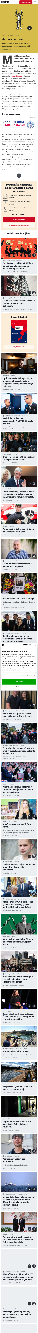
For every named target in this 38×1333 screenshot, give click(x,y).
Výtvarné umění (7, 821)
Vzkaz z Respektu (16, 1048)
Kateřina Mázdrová (8, 535)
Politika (5, 1234)
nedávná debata (16, 76)
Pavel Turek (23, 309)
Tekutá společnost (15, 711)
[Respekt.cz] (5, 2)
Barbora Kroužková (8, 719)
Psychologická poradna (9, 260)
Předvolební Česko (8, 1309)
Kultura (4, 35)
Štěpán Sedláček (7, 1208)
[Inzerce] (19, 124)
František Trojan (17, 427)
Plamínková (14, 745)
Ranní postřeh (9, 561)
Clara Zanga (13, 985)
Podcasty (7, 298)
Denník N (16, 272)
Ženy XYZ (12, 974)
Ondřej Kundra (7, 1093)
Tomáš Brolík (6, 1058)
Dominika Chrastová (8, 272)
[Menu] (35, 2)
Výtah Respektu (14, 633)
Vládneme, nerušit (15, 415)
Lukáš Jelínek (6, 570)
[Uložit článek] (29, 28)
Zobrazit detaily (27, 675)
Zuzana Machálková (8, 910)
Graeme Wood (7, 607)
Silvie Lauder (6, 463)
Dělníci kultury (14, 298)
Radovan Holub (6, 49)
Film (4, 1011)
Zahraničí (5, 596)
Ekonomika (6, 936)
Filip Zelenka (6, 948)
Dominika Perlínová (8, 795)
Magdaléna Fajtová (8, 389)
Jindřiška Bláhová (14, 309)
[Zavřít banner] (35, 645)
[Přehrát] (29, 255)
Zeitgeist (12, 1194)
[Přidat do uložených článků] (34, 255)
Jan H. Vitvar (6, 309)
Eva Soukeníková (7, 427)
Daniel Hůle (6, 873)
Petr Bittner (6, 1168)
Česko (4, 489)
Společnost (6, 375)
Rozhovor (5, 526)
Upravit (18, 686)
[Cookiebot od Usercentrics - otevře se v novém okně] (23, 645)
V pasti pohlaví (7, 454)
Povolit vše (19, 681)
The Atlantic (14, 607)
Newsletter (8, 745)
